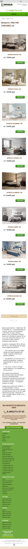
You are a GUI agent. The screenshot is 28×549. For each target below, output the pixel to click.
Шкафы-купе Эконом (6, 454)
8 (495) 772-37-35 (15, 10)
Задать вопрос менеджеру (14, 427)
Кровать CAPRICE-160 (14, 158)
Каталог (4, 479)
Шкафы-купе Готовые (6, 500)
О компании (4, 433)
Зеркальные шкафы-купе (7, 456)
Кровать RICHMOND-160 (14, 123)
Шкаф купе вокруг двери (7, 490)
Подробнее (20, 62)
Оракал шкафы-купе (6, 461)
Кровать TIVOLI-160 (14, 89)
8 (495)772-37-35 (15, 411)
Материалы (4, 491)
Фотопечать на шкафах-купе (8, 458)
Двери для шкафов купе (7, 484)
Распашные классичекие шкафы (7, 450)
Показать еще (14, 316)
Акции (3, 435)
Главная (3, 18)
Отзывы (4, 439)
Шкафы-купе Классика (7, 452)
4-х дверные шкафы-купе (7, 469)
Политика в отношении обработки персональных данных (14, 541)
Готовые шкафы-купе (6, 446)
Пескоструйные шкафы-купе (8, 460)
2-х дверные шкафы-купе (7, 465)
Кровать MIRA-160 (14, 261)
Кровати (4, 510)
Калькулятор (5, 493)
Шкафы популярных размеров (6, 473)
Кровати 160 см (9, 18)
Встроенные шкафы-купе (7, 481)
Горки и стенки (5, 506)
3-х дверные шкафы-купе (7, 467)
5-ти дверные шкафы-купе (8, 470)
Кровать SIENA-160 (14, 227)
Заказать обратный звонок (7, 536)
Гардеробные (5, 486)
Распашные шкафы (6, 448)
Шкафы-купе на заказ (6, 499)
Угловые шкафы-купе (6, 482)
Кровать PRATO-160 (14, 54)
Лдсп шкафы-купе (6, 463)
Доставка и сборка (6, 437)
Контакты (4, 440)
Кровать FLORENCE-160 (14, 192)
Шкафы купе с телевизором (8, 488)
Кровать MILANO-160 (14, 296)
